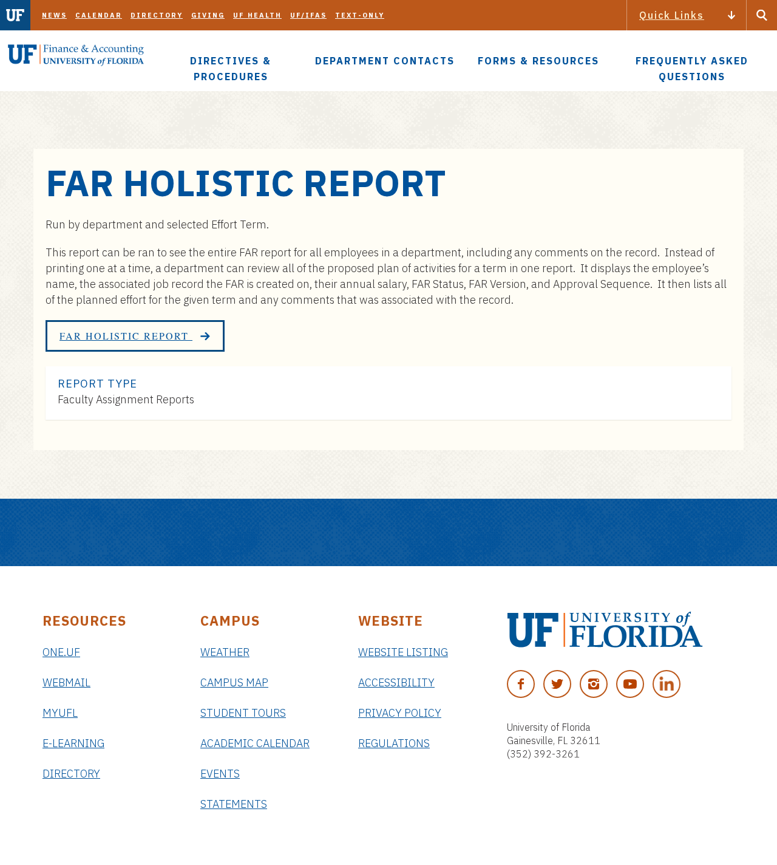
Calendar (98, 15)
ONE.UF (61, 652)
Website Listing (403, 652)
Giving (208, 15)
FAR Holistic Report (125, 335)
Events (220, 774)
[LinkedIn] (666, 684)
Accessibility (396, 682)
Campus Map (234, 682)
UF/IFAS (308, 15)
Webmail (66, 682)
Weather (224, 652)
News (54, 15)
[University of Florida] (605, 630)
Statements (233, 804)
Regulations (394, 743)
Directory (157, 15)
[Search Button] (762, 15)
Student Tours (243, 713)
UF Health (257, 15)
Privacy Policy (399, 713)
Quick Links (671, 15)
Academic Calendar (255, 743)
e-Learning (73, 743)
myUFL (60, 713)
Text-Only (359, 15)
